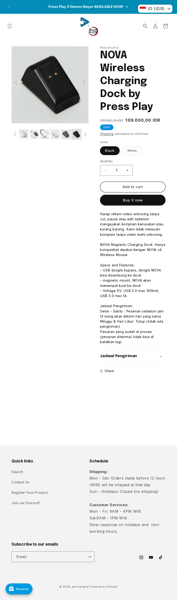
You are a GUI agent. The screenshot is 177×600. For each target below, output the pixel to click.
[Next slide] (83, 82)
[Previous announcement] (9, 7)
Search (17, 472)
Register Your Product (30, 492)
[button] (10, 26)
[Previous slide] (16, 82)
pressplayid (80, 586)
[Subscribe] (89, 556)
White (134, 151)
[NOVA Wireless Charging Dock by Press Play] (23, 134)
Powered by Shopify (103, 586)
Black (110, 151)
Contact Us (21, 482)
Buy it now (133, 200)
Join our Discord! (26, 503)
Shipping (106, 133)
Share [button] (109, 371)
